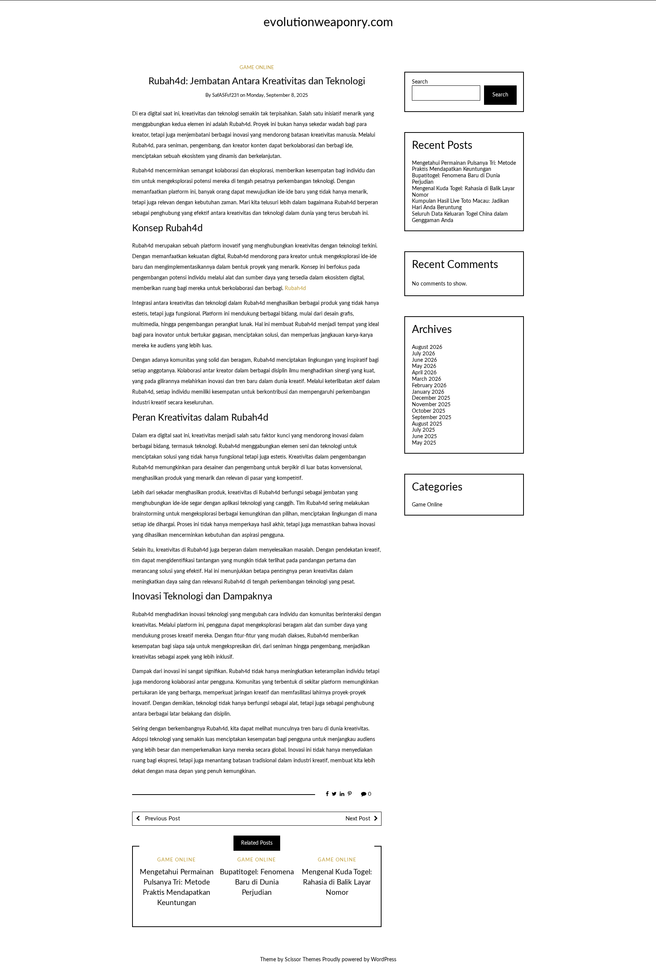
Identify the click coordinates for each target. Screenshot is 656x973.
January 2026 (428, 392)
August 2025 (427, 424)
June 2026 (424, 360)
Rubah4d (295, 288)
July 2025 (423, 430)
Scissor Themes (303, 959)
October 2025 (428, 411)
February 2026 (429, 385)
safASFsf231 (225, 95)
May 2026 (424, 366)
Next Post (357, 819)
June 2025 (424, 436)
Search (420, 82)
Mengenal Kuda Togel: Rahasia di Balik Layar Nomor (337, 882)
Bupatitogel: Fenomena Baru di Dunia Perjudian (257, 882)
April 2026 (424, 372)
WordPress (383, 959)
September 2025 (431, 417)
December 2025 (431, 398)
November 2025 (431, 404)
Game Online (257, 67)
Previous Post (162, 819)
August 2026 (427, 347)
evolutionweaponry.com (328, 22)
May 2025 (424, 443)
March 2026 (426, 379)
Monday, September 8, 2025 (277, 95)
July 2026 (423, 353)
